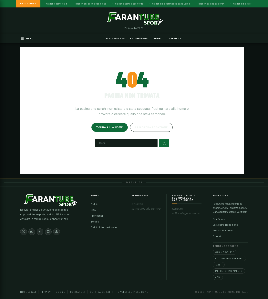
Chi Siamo (219, 219)
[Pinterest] (56, 231)
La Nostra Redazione (225, 224)
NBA (93, 210)
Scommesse (114, 38)
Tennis (95, 221)
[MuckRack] (48, 231)
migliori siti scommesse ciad (91, 3)
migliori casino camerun (211, 3)
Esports (175, 38)
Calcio (94, 204)
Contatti (217, 236)
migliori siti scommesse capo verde (171, 3)
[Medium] (40, 231)
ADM (217, 277)
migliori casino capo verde (129, 3)
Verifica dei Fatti (101, 292)
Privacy (46, 292)
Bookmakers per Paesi (229, 258)
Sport (158, 38)
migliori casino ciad (56, 3)
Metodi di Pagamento (229, 271)
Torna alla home (109, 127)
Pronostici (97, 215)
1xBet (218, 265)
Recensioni (138, 38)
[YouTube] (31, 231)
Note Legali (28, 292)
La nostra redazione (151, 127)
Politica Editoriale (223, 230)
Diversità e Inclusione (133, 292)
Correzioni (77, 292)
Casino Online (224, 252)
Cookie (60, 292)
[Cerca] (164, 143)
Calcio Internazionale (104, 227)
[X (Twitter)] (23, 231)
